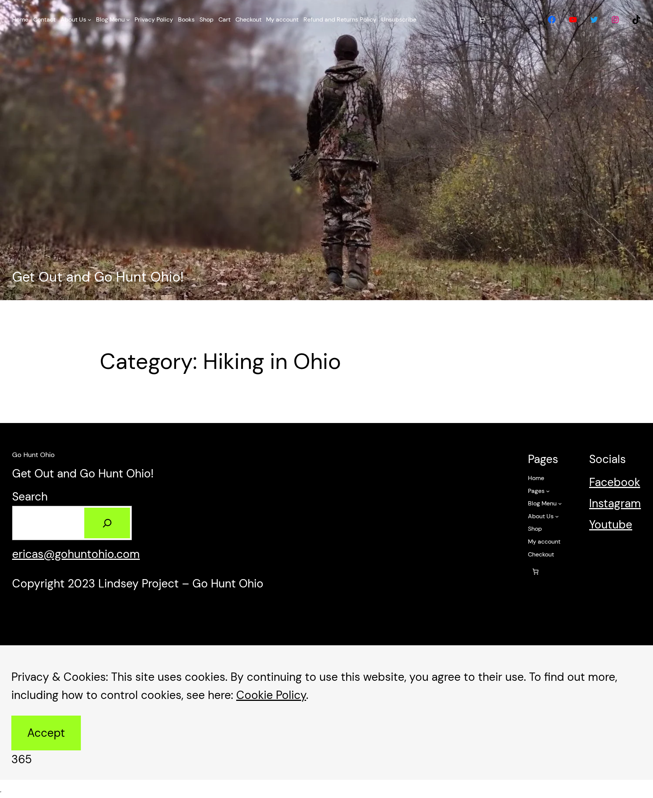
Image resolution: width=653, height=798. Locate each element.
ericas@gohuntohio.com (76, 554)
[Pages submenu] (548, 491)
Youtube (610, 524)
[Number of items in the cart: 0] (481, 19)
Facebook (614, 482)
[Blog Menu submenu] (128, 20)
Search (30, 496)
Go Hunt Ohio (33, 454)
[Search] (107, 523)
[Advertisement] (326, 147)
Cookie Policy (271, 695)
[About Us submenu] (89, 20)
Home (536, 478)
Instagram (615, 503)
